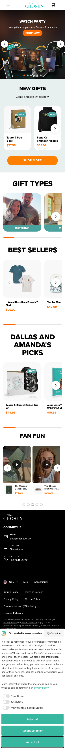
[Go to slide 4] (36, 504)
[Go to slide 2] (28, 504)
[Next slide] (60, 44)
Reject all (32, 719)
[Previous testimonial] (7, 468)
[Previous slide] (4, 44)
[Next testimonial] (57, 468)
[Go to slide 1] (23, 504)
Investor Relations (13, 613)
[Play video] (16, 464)
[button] (24, 75)
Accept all (32, 742)
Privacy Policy (11, 599)
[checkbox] (12, 696)
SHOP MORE (32, 160)
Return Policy (10, 592)
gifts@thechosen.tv (20, 538)
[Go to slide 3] (32, 504)
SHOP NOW (32, 33)
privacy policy (41, 687)
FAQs (25, 582)
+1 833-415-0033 (19, 560)
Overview (55, 633)
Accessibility (41, 582)
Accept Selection (32, 731)
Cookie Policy (32, 599)
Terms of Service (34, 592)
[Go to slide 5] (41, 504)
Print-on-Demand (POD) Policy (19, 606)
